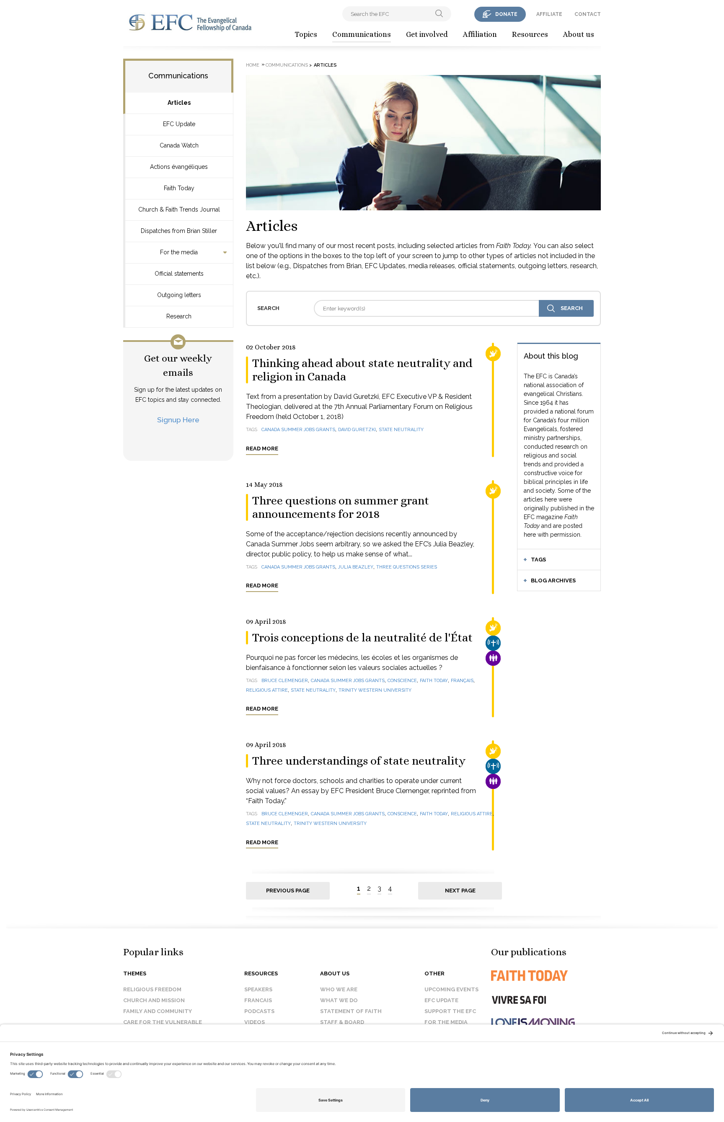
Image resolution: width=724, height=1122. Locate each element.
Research (178, 316)
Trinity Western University (375, 690)
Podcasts (259, 1011)
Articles (179, 102)
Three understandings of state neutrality (358, 761)
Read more (262, 448)
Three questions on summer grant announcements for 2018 (340, 507)
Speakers (258, 989)
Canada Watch (179, 145)
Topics (306, 34)
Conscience (402, 680)
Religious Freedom (152, 989)
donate (506, 14)
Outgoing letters (179, 295)
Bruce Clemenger (284, 680)
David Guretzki (357, 429)
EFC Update (179, 124)
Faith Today (179, 188)
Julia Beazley (355, 567)
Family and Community (157, 1011)
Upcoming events (451, 989)
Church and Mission (154, 1000)
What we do (339, 1000)
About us (578, 34)
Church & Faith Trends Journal (179, 209)
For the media (179, 252)
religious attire (267, 690)
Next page (460, 890)
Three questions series (406, 567)
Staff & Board (342, 1022)
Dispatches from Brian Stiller (179, 231)
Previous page (288, 890)
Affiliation (480, 34)
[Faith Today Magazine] (546, 975)
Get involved (427, 34)
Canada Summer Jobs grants (298, 429)
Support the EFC (450, 1011)
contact (587, 14)
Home (252, 65)
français (462, 680)
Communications (361, 34)
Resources (530, 34)
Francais (258, 1000)
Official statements (179, 273)
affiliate (549, 14)
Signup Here (178, 419)
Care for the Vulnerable (162, 1022)
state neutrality (401, 429)
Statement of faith (351, 1011)
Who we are (338, 989)
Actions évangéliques (179, 166)
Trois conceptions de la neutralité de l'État (362, 637)
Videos (254, 1022)
